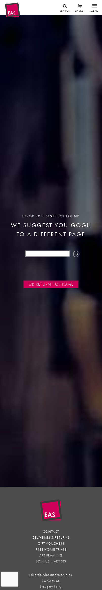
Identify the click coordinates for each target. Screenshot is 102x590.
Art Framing (51, 555)
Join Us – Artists (51, 561)
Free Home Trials (51, 549)
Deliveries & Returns (51, 537)
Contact (51, 531)
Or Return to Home (51, 284)
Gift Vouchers (51, 543)
